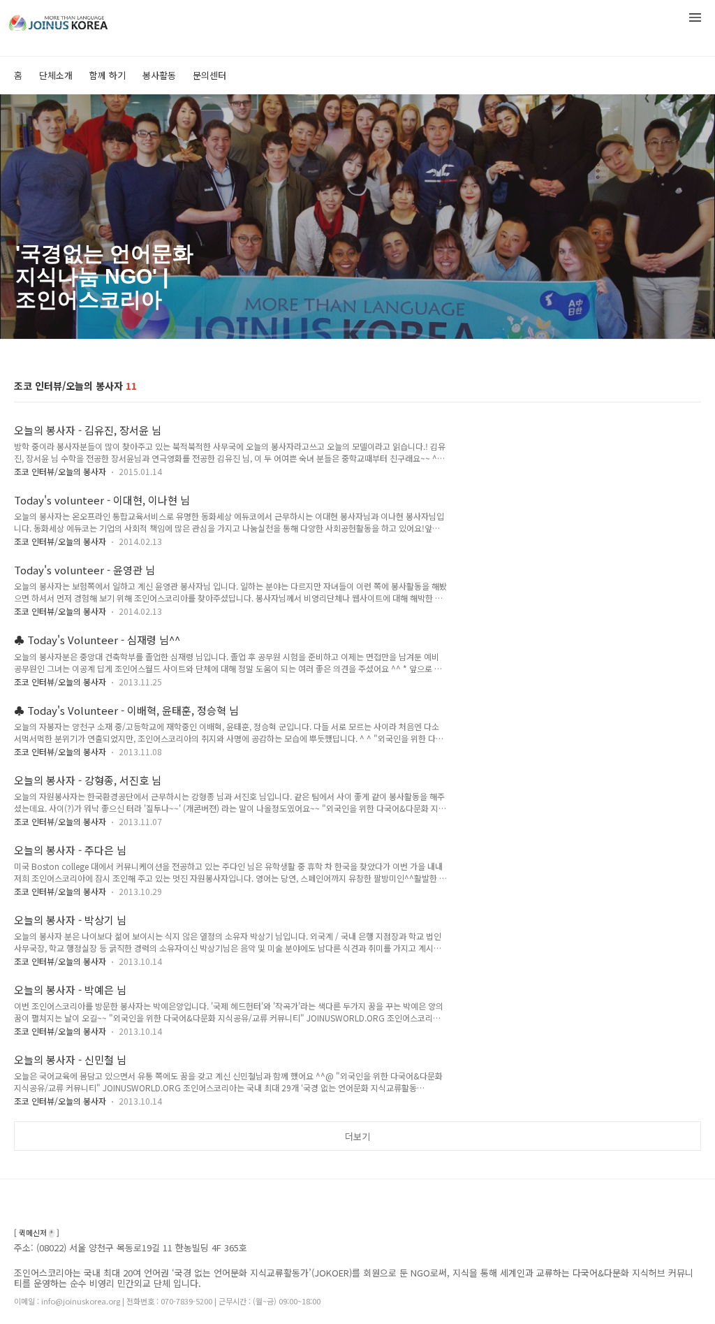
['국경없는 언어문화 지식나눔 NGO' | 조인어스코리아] (84, 20)
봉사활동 (159, 75)
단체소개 (56, 75)
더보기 (357, 1136)
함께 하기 (107, 75)
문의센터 (209, 75)
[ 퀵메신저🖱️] (36, 1232)
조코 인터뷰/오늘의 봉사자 (60, 471)
